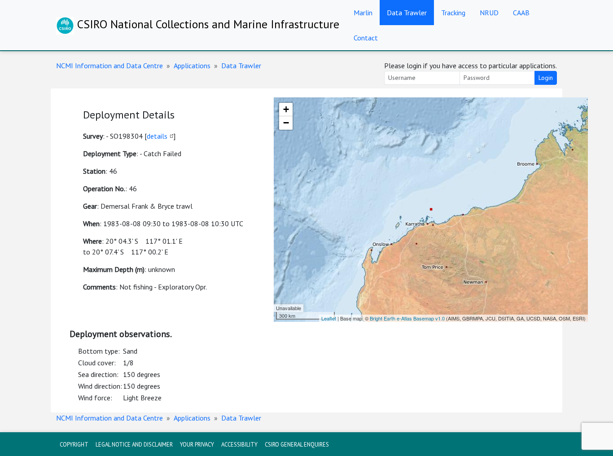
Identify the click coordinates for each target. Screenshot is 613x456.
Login (546, 78)
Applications (192, 65)
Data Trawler (407, 12)
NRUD (489, 12)
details (157, 136)
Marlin (363, 12)
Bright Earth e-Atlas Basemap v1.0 (407, 318)
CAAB (521, 12)
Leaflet (328, 318)
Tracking (453, 12)
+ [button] (286, 109)
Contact (366, 37)
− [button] (286, 122)
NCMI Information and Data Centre (109, 65)
